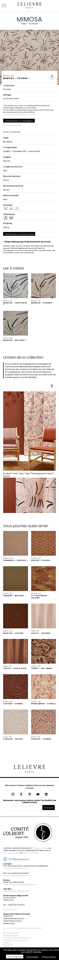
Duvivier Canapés (30, 853)
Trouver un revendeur (12, 125)
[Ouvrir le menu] (8, 5)
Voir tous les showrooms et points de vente (22, 928)
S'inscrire (48, 807)
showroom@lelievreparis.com (16, 875)
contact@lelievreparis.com (15, 868)
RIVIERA (7, 89)
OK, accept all (15, 956)
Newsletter (8, 945)
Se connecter (9, 114)
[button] (15, 289)
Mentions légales (11, 935)
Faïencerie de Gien (11, 853)
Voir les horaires (10, 909)
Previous (7, 385)
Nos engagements (11, 933)
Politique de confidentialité (15, 940)
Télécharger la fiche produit (19, 234)
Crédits (6, 942)
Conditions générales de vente (17, 938)
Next (52, 385)
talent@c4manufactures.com (16, 891)
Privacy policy (49, 956)
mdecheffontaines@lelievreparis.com (20, 884)
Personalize (32, 956)
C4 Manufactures (39, 848)
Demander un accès (26, 114)
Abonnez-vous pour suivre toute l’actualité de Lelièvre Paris (29, 801)
